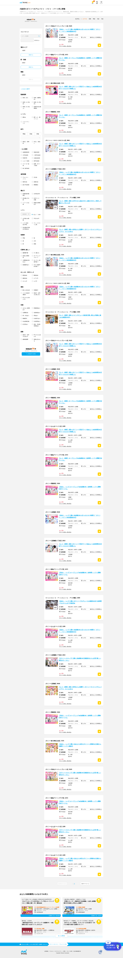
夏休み (24, 117)
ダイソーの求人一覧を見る (65, 46)
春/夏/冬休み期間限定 (37, 107)
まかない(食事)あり (26, 308)
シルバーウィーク (26, 122)
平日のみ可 (36, 218)
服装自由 (25, 278)
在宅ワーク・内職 (37, 199)
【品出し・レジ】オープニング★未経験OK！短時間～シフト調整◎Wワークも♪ (80, 488)
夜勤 (35, 244)
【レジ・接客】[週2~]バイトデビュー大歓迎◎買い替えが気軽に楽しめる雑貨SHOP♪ (80, 316)
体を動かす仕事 (26, 199)
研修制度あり (37, 308)
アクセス (51, 951)
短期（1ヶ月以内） (26, 103)
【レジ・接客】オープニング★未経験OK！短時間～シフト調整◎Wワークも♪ (80, 59)
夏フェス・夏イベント (37, 118)
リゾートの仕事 (26, 203)
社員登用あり (37, 321)
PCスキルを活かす (37, 335)
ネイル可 (25, 281)
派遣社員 (36, 181)
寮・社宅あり (26, 315)
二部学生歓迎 (37, 155)
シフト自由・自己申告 (26, 223)
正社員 (35, 177)
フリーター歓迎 (26, 164)
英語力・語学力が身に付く (37, 293)
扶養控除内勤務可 (26, 194)
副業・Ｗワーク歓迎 (37, 164)
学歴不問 (25, 158)
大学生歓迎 (25, 155)
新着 (90, 18)
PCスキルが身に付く (26, 298)
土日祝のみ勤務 (26, 219)
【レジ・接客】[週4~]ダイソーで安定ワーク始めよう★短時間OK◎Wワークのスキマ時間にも (80, 87)
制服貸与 (25, 318)
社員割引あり (37, 318)
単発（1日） (26, 97)
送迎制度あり (37, 312)
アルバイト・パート (26, 178)
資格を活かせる (37, 340)
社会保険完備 (26, 321)
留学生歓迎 (36, 161)
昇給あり (36, 315)
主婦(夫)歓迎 (37, 158)
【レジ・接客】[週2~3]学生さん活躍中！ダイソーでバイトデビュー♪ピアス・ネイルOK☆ (80, 230)
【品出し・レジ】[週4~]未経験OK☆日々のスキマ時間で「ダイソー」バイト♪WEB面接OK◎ (79, 30)
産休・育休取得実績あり (37, 325)
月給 (37, 134)
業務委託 (36, 184)
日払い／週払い (37, 142)
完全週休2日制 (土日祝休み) (26, 228)
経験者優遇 (25, 339)
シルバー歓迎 (26, 161)
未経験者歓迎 (26, 152)
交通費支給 (25, 312)
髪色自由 (25, 275)
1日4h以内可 (37, 193)
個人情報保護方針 (77, 951)
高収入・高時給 (26, 142)
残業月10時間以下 (37, 203)
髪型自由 (36, 275)
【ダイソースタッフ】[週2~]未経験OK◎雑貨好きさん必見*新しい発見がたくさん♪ (80, 659)
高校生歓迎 (36, 152)
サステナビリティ (58, 951)
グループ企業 (69, 951)
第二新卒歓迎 (26, 168)
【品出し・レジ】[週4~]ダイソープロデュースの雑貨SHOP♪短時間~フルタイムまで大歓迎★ (80, 602)
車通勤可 (36, 290)
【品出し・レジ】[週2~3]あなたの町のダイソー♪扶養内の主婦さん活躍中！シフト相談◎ (80, 745)
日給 (31, 134)
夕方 (35, 241)
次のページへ (84, 883)
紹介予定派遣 (26, 184)
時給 (24, 134)
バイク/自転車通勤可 (26, 293)
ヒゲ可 (35, 281)
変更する (31, 55)
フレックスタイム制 (37, 223)
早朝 (24, 238)
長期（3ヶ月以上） (26, 107)
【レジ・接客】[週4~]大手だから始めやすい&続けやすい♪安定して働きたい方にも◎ (80, 202)
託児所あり (25, 324)
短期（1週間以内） (37, 98)
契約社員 (25, 181)
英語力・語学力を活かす (26, 335)
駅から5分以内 (26, 290)
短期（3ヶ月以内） (37, 103)
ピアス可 (36, 278)
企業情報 (46, 951)
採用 (64, 951)
